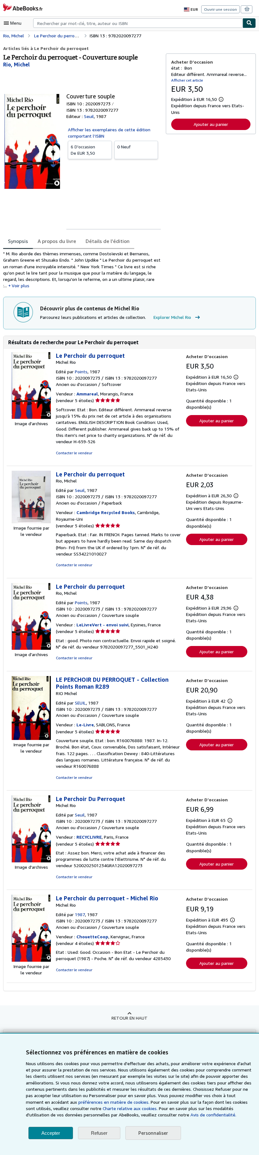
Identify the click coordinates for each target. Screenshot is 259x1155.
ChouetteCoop (92, 936)
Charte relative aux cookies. (131, 1108)
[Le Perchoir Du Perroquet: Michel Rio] (31, 860)
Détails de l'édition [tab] (108, 241)
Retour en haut (129, 1018)
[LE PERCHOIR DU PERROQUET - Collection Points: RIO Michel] (31, 738)
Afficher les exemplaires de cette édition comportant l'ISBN (109, 133)
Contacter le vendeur (74, 452)
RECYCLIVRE (89, 837)
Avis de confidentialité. (213, 1114)
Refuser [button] (99, 1133)
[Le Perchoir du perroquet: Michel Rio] (31, 417)
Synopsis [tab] (18, 241)
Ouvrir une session (220, 9)
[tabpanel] (82, 270)
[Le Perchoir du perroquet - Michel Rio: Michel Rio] (31, 960)
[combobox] (138, 23)
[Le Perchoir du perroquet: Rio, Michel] (31, 521)
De (83, 150)
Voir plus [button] (20, 285)
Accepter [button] (50, 1133)
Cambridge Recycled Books (105, 512)
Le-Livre (85, 724)
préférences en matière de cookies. (113, 1102)
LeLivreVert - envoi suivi (102, 624)
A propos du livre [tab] (57, 241)
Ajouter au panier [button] (211, 124)
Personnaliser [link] (153, 1133)
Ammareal (87, 393)
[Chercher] (249, 23)
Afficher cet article (187, 80)
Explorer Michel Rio (172, 317)
